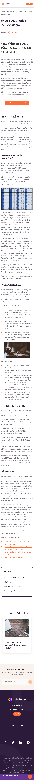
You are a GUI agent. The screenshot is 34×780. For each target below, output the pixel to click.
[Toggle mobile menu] (3, 3)
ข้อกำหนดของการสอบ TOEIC (14, 578)
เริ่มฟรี (17, 714)
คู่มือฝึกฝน (7, 582)
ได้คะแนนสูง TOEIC (13, 11)
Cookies (21, 725)
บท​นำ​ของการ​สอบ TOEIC (13, 586)
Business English (17, 709)
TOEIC (3, 11)
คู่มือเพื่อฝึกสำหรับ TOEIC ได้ (14, 557)
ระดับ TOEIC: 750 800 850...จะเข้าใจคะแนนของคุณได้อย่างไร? (16, 645)
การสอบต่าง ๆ (17, 705)
